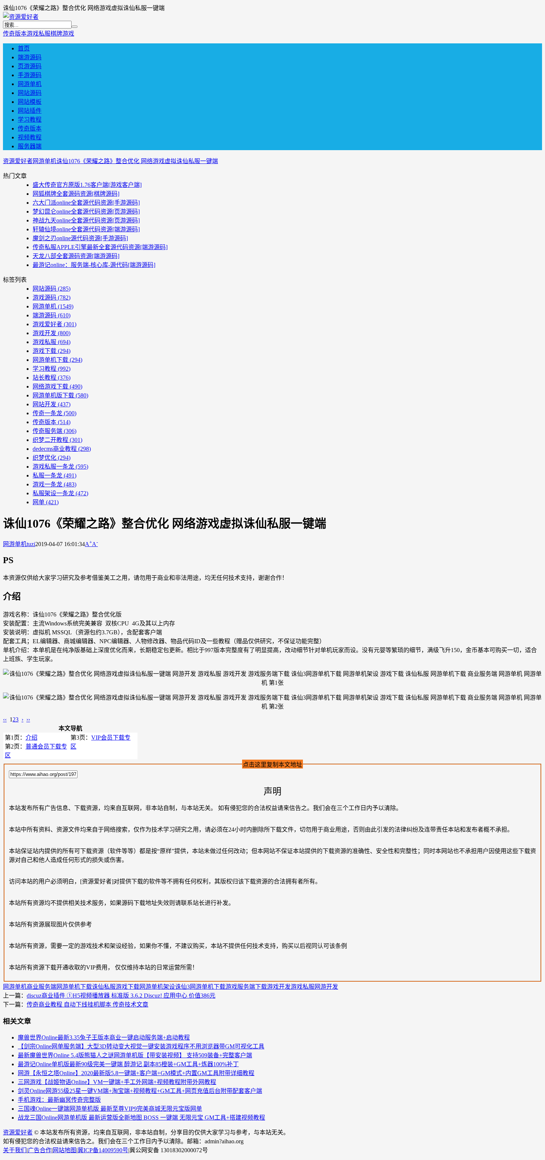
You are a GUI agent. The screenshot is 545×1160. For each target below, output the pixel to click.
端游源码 (30, 57)
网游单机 (30, 84)
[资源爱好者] (21, 17)
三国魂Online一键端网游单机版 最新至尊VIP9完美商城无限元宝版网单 (110, 1109)
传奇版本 (15, 33)
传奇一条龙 (54, 413)
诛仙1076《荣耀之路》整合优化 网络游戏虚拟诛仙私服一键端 (137, 161)
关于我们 (15, 1150)
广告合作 (40, 1150)
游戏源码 (51, 297)
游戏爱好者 (54, 324)
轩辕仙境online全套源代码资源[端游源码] (86, 229)
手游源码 (30, 75)
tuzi (31, 544)
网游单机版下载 (60, 395)
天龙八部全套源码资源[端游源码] (76, 256)
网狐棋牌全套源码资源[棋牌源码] (76, 194)
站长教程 (51, 377)
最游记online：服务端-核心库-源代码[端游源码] (94, 265)
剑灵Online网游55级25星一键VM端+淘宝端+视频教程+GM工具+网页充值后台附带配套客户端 (140, 1091)
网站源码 (30, 93)
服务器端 (30, 146)
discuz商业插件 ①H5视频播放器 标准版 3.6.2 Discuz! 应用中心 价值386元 (121, 995)
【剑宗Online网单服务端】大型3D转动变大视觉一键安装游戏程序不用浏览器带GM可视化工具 (141, 1046)
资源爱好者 (18, 161)
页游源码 (30, 66)
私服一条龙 (54, 475)
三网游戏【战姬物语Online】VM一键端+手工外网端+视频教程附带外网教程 (117, 1082)
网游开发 (326, 987)
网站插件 (30, 111)
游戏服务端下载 (246, 987)
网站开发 (51, 404)
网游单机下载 (57, 360)
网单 (46, 502)
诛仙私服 (104, 987)
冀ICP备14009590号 (102, 1150)
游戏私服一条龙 (60, 466)
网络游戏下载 (57, 386)
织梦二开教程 (57, 440)
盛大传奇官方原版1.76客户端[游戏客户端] (87, 185)
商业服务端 (41, 987)
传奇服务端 (54, 431)
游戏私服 (38, 33)
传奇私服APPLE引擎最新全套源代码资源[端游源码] (100, 247)
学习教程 (30, 119)
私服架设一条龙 (60, 493)
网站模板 (30, 102)
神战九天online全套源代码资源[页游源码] (86, 220)
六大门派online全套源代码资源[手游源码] (86, 202)
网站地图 (64, 1150)
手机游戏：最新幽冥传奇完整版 (59, 1100)
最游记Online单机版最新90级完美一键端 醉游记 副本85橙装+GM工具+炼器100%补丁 (128, 1064)
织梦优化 (51, 458)
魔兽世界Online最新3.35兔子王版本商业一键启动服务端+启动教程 (104, 1037)
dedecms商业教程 (62, 449)
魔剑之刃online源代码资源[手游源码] (80, 238)
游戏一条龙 (54, 484)
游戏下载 (51, 351)
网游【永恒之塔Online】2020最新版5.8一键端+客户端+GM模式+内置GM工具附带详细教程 (136, 1073)
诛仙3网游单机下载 (200, 987)
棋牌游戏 (62, 33)
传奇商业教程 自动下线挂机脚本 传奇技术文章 (87, 1004)
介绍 (31, 737)
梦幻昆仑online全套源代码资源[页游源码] (86, 211)
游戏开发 (51, 333)
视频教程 (30, 137)
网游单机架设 (157, 987)
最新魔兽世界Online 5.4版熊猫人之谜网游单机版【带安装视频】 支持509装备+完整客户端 (135, 1055)
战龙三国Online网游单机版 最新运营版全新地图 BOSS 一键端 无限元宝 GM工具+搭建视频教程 (141, 1117)
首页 (24, 48)
